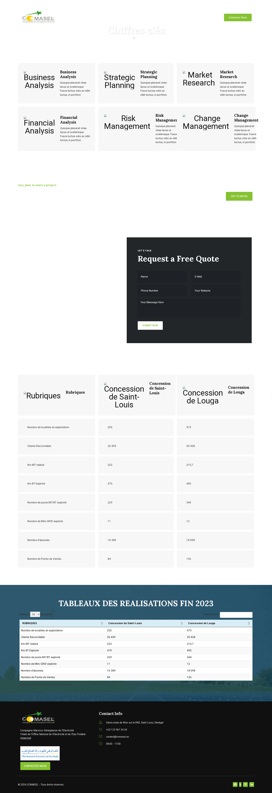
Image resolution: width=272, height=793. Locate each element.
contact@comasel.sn (34, 4)
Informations (163, 17)
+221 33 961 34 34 (116, 729)
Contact (200, 17)
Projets (183, 17)
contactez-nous (35, 766)
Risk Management (168, 118)
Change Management (246, 118)
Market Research (228, 74)
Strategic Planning (148, 74)
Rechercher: (211, 614)
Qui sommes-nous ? (89, 17)
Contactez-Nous (238, 17)
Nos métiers (116, 17)
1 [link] (244, 684)
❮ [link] (239, 684)
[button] (102, 623)
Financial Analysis (68, 120)
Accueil (66, 17)
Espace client (139, 17)
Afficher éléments (36, 614)
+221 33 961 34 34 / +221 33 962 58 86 (75, 4)
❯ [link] (250, 684)
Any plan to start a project (37, 185)
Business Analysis (68, 74)
